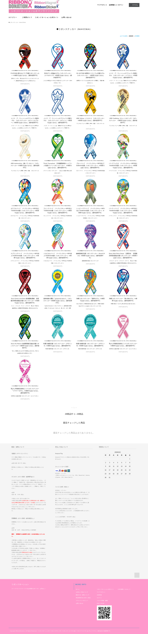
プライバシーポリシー (82, 600)
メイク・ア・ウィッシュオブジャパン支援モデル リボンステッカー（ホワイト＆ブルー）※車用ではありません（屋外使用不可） (25, 120)
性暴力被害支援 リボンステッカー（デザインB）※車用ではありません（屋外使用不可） (90, 345)
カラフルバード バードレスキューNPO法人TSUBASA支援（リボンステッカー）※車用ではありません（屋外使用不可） (25, 210)
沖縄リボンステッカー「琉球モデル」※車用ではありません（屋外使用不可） (90, 299)
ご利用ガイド (27, 17)
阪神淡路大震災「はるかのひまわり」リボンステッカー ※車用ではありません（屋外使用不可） (57, 301)
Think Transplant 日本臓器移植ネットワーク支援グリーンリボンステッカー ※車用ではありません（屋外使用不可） (57, 165)
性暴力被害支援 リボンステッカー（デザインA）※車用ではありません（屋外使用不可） (57, 345)
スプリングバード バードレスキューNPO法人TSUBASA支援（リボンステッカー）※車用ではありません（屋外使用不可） (25, 256)
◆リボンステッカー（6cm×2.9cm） (17, 22)
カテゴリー (13, 17)
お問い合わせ (67, 17)
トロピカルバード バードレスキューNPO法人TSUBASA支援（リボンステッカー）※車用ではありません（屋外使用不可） (57, 256)
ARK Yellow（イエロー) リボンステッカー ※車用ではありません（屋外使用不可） (90, 119)
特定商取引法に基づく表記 (83, 597)
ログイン (120, 5)
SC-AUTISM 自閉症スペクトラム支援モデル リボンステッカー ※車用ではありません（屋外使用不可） (90, 75)
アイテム (135, 5)
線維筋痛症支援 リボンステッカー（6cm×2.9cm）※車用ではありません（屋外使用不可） (90, 256)
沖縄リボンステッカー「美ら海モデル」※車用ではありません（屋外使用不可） (123, 299)
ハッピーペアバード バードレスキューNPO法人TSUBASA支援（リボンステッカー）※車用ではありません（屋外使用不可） (90, 210)
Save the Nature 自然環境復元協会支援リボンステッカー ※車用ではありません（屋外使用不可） (25, 346)
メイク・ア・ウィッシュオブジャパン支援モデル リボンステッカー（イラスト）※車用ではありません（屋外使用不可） (123, 75)
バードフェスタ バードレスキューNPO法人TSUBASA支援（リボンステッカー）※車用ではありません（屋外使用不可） (123, 165)
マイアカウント (102, 5)
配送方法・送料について (82, 594)
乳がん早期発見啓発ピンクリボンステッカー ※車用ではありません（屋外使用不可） (123, 345)
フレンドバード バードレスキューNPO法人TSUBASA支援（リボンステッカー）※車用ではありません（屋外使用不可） (57, 210)
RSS (98, 603)
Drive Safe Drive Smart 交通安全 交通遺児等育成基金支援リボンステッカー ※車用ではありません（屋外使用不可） (123, 256)
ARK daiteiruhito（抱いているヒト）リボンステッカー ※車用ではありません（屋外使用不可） (25, 165)
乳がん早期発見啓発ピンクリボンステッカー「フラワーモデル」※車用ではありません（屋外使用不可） (25, 391)
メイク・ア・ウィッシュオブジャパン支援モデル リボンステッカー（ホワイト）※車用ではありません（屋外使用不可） (58, 120)
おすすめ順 (123, 36)
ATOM (102, 603)
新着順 (137, 36)
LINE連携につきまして (124, 589)
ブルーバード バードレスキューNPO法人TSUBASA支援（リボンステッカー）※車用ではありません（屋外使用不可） (90, 165)
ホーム (78, 589)
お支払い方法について (82, 592)
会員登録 (112, 5)
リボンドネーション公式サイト (47, 17)
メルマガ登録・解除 (102, 600)
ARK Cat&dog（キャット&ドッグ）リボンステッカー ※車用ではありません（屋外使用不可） (123, 120)
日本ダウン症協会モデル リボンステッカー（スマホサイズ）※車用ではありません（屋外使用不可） (58, 75)
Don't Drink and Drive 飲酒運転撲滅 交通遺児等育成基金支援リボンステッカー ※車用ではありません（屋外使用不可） (25, 301)
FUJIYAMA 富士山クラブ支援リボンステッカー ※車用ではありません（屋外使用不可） (25, 74)
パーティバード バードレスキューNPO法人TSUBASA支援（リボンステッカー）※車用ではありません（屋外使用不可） (123, 210)
